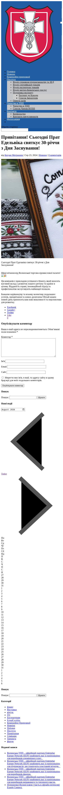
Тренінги (11, 739)
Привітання (13, 733)
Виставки (12, 709)
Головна (11, 71)
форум (10, 741)
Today (4, 474)
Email (4, 366)
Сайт (3, 372)
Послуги (11, 79)
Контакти (12, 111)
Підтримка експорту (23, 92)
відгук (10, 712)
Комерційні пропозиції (18, 77)
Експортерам (13, 717)
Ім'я (3, 361)
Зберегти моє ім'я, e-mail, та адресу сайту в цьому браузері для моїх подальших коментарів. (27, 379)
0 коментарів (54, 155)
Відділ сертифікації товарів (26, 85)
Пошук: (5, 397)
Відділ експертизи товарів (26, 87)
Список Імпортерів (28, 98)
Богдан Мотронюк (14, 155)
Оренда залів (19, 100)
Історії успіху (13, 720)
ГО (8, 715)
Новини (11, 74)
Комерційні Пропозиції (18, 723)
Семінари (12, 736)
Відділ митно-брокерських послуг (30, 90)
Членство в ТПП (15, 103)
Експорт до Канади (28, 95)
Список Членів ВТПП (24, 108)
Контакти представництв (25, 116)
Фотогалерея (13, 119)
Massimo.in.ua (25, 792)
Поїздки (11, 728)
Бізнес (10, 707)
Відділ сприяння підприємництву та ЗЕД (33, 82)
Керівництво (19, 114)
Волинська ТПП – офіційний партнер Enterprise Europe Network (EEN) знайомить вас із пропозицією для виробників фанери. (33, 771)
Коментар (7, 337)
